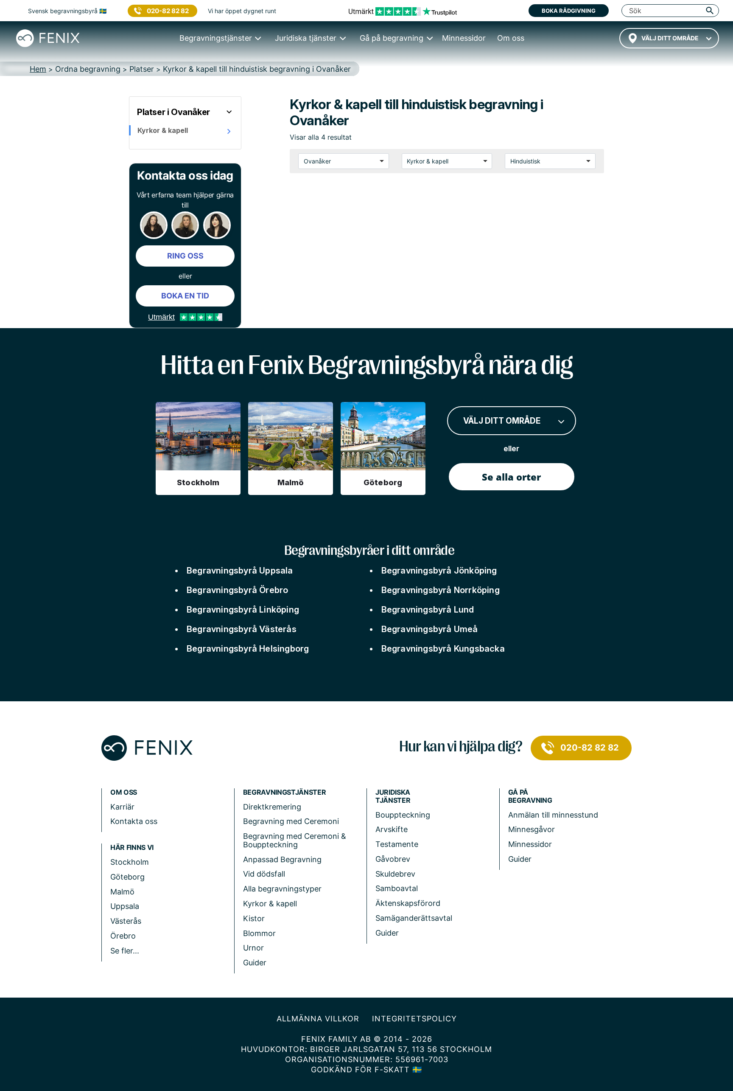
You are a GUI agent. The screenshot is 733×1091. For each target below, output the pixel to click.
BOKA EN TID (185, 295)
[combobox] (669, 38)
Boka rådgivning (569, 10)
